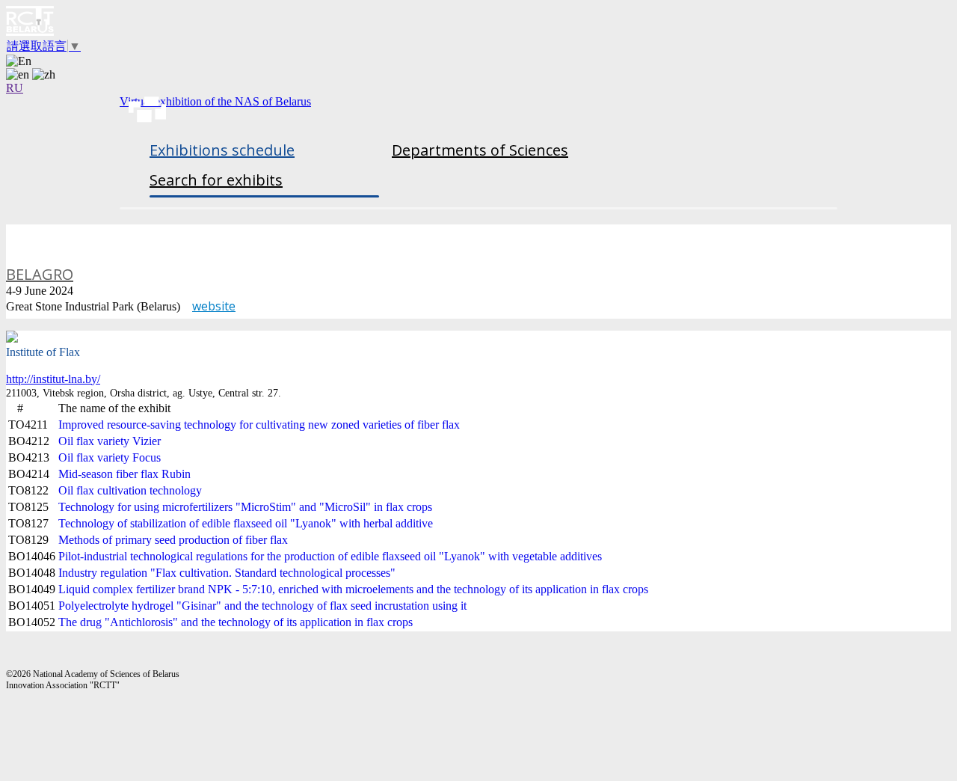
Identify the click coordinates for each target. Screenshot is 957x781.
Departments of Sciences (480, 150)
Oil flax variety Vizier (109, 441)
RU (14, 88)
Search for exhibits (216, 180)
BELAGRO (39, 274)
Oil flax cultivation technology (130, 490)
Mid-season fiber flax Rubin (124, 474)
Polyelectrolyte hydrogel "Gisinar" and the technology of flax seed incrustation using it (262, 605)
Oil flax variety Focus (109, 457)
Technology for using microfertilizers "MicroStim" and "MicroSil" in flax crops (245, 506)
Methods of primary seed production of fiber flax (173, 539)
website (214, 306)
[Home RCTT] (478, 22)
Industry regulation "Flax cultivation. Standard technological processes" (227, 572)
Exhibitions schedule (222, 150)
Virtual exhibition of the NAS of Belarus (215, 101)
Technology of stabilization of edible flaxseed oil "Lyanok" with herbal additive (245, 523)
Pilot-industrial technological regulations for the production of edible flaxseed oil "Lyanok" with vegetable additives (330, 556)
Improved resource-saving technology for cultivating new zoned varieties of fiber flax (259, 424)
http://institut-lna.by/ (53, 379)
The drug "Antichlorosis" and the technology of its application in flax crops (235, 622)
